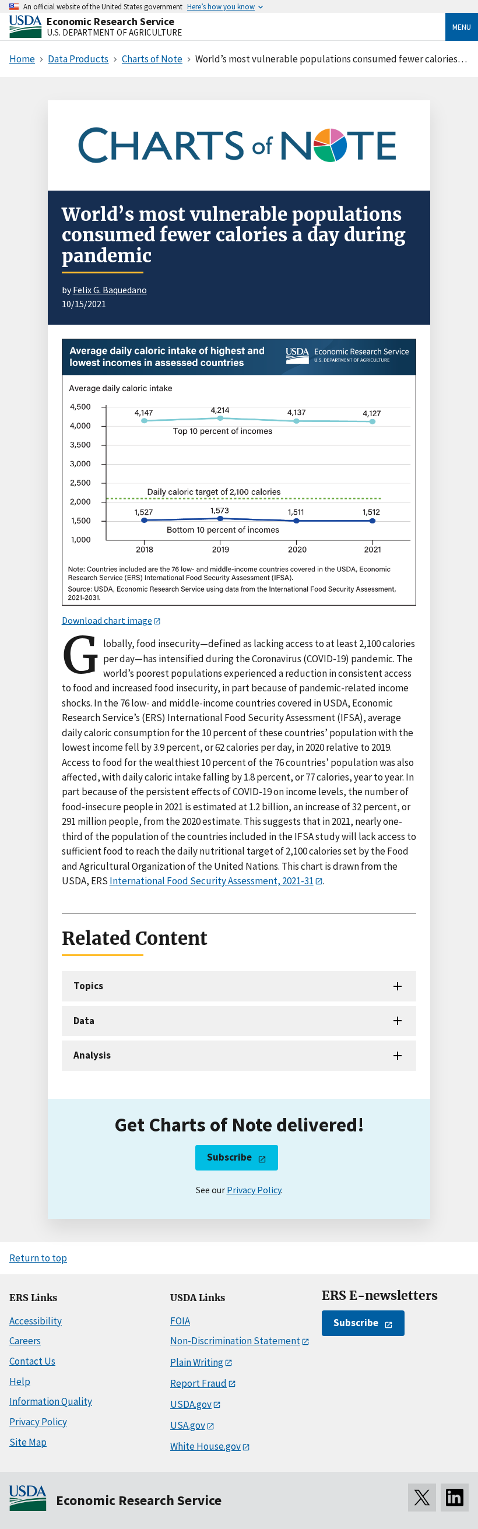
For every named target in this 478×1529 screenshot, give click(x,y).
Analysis (92, 1055)
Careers (25, 1340)
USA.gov (187, 1425)
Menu (461, 27)
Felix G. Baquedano (110, 290)
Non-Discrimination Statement (235, 1340)
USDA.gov (191, 1404)
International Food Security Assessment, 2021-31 (212, 880)
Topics (88, 985)
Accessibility (35, 1320)
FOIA (180, 1320)
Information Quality (50, 1401)
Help (19, 1381)
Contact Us (32, 1361)
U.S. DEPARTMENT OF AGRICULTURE (114, 32)
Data (83, 1020)
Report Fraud (198, 1383)
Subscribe (229, 1157)
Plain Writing (196, 1362)
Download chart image (107, 620)
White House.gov (205, 1446)
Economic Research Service (110, 21)
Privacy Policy (254, 1190)
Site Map (28, 1442)
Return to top (38, 1258)
